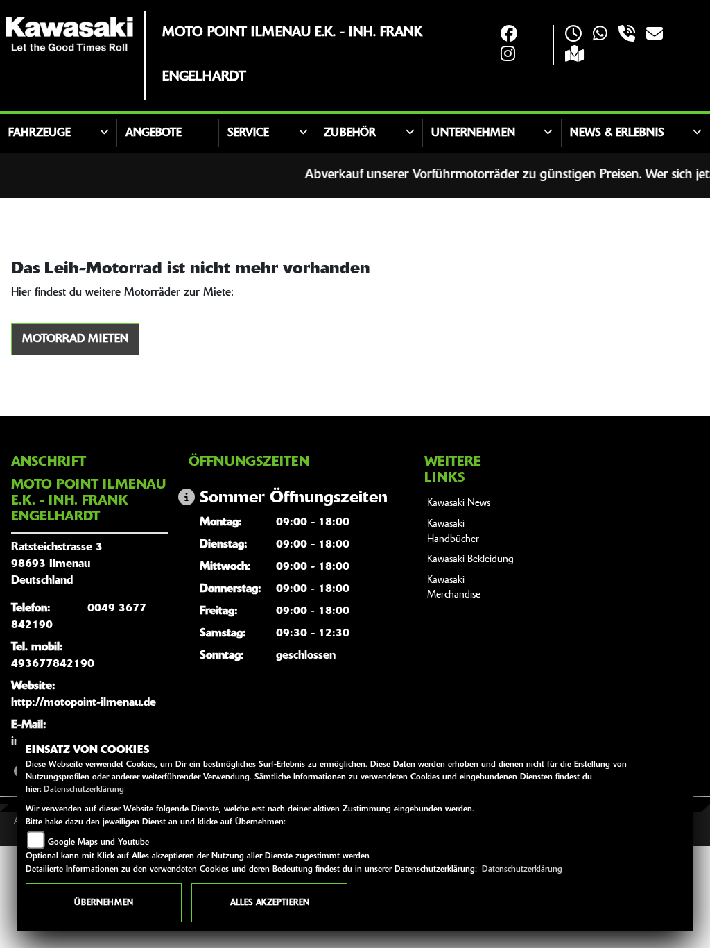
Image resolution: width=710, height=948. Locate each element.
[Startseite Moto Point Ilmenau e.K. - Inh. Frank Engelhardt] (69, 34)
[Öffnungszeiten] (573, 35)
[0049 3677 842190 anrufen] (627, 35)
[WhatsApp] (600, 35)
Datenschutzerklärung (84, 790)
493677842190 (52, 664)
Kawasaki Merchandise (453, 588)
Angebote (153, 133)
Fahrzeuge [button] (39, 133)
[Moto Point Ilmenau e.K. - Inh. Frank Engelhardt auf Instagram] (508, 55)
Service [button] (248, 133)
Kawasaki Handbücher (453, 532)
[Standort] (574, 55)
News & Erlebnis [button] (617, 133)
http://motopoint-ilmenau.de (83, 703)
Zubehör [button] (350, 133)
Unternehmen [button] (473, 133)
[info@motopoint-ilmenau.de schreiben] (654, 35)
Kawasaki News (458, 503)
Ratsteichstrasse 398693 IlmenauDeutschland (57, 564)
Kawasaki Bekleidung (470, 560)
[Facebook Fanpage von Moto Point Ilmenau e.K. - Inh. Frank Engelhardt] (509, 35)
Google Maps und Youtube (98, 842)
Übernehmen (103, 903)
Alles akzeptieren (269, 903)
